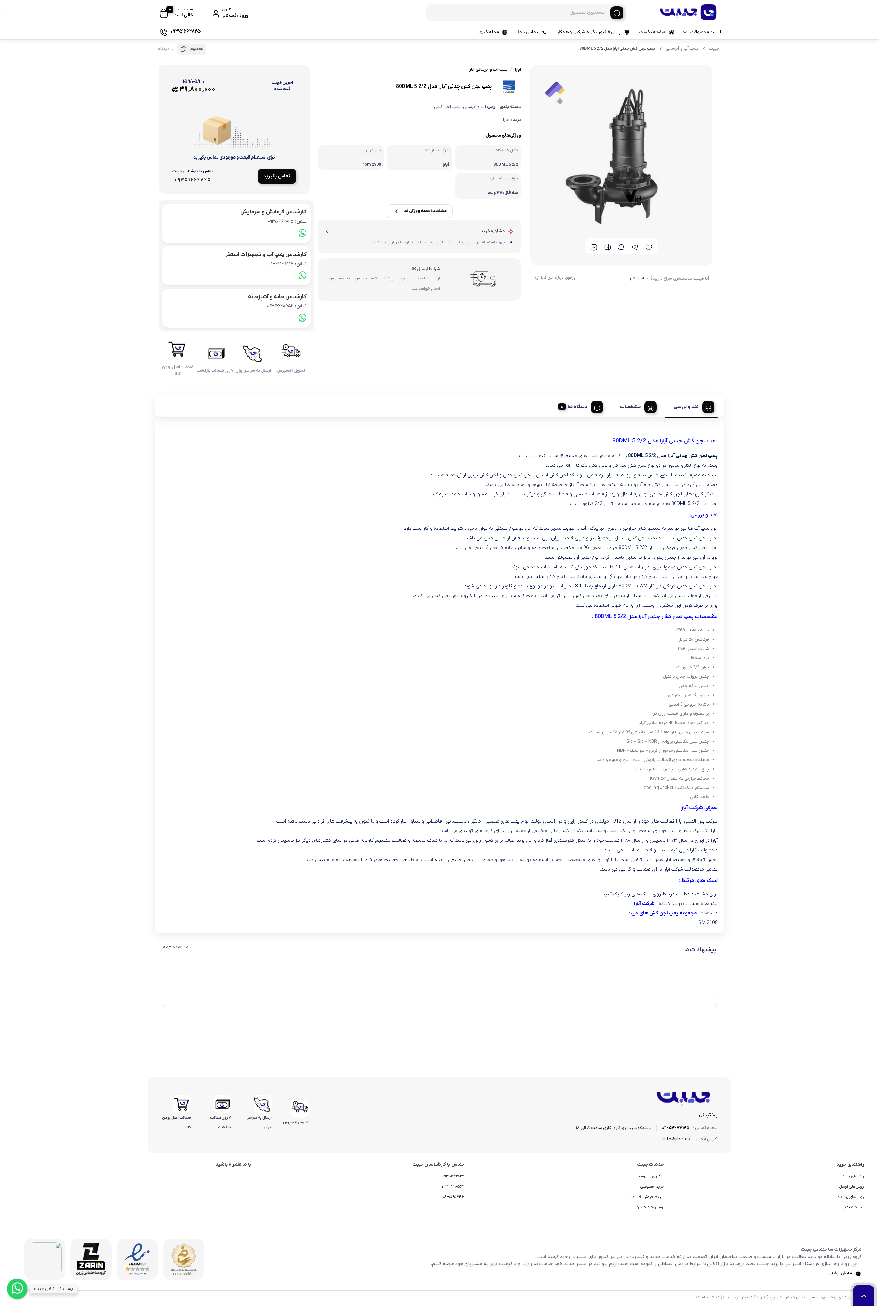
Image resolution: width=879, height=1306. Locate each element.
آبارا (506, 120)
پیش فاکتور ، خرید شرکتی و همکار (588, 32)
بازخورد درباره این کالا (558, 277)
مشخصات (630, 407)
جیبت (714, 48)
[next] (164, 1004)
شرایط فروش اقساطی (646, 1197)
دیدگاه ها (577, 407)
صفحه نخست (652, 32)
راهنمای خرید (853, 1176)
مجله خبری (488, 32)
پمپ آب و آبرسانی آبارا (488, 69)
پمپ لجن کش (447, 107)
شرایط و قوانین (852, 1207)
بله (645, 278)
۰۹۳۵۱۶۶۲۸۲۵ (453, 1176)
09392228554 (287, 306)
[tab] (691, 405)
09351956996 (288, 264)
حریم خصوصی (652, 1186)
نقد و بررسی (686, 407)
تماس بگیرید (276, 176)
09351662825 (287, 221)
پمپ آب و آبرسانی (682, 48)
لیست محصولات (705, 32)
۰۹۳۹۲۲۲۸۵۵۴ (453, 1186)
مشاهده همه (176, 947)
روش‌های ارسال (851, 1186)
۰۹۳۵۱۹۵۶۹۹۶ (453, 1197)
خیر (632, 278)
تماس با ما (528, 32)
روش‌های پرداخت (850, 1197)
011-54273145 (675, 1128)
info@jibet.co (676, 1139)
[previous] (715, 1004)
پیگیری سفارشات (650, 1176)
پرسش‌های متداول (649, 1207)
